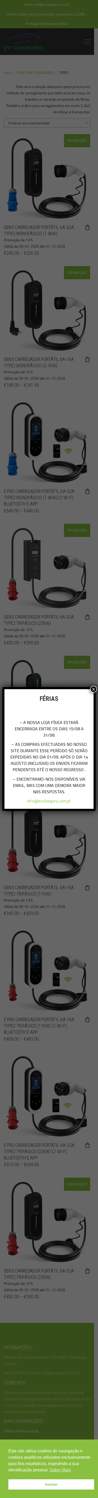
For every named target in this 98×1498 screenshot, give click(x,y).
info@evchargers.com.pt (49, 801)
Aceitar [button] (51, 1484)
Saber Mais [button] (60, 1470)
